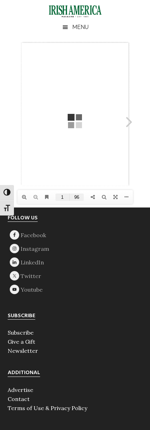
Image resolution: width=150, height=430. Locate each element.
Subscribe (20, 332)
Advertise (20, 389)
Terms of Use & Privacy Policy (47, 408)
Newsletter (23, 350)
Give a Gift (21, 341)
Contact (19, 398)
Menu (80, 27)
